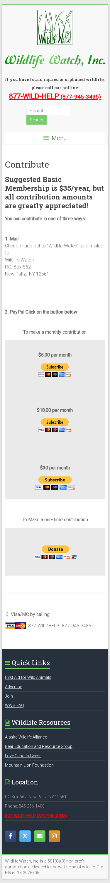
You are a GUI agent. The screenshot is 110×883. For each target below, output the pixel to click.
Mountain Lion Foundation (29, 765)
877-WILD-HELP (55, 96)
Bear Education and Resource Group (38, 746)
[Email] (39, 836)
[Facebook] (10, 836)
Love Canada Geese (23, 755)
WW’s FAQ (14, 705)
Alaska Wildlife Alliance (26, 737)
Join (9, 696)
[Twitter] (25, 836)
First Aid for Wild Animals (28, 677)
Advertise (13, 686)
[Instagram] (54, 836)
